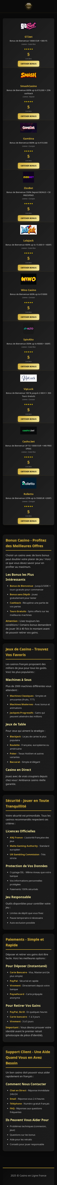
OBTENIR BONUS (29, 63)
